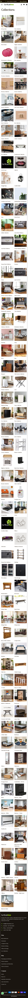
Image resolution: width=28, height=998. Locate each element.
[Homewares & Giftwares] (7, 52)
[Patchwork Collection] (21, 68)
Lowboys (16, 861)
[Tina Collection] (21, 303)
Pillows (16, 530)
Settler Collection (5, 232)
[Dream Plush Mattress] (7, 256)
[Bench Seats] (21, 601)
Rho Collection (18, 60)
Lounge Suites (17, 640)
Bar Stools (17, 593)
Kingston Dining (4, 405)
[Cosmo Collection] (7, 445)
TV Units (3, 687)
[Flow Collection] (21, 413)
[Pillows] (21, 523)
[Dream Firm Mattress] (7, 554)
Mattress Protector (19, 546)
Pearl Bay (3, 342)
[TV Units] (7, 680)
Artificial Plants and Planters (20, 201)
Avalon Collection (5, 138)
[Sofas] (21, 507)
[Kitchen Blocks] (7, 586)
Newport (3, 374)
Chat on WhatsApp (18, 1)
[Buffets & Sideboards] (7, 696)
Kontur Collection (18, 91)
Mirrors (2, 766)
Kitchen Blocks (4, 593)
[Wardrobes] (21, 758)
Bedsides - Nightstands (19, 893)
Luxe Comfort (17, 280)
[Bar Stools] (21, 586)
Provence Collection (5, 76)
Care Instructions (5, 981)
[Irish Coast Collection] (21, 100)
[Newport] (7, 366)
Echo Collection (18, 436)
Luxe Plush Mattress (5, 248)
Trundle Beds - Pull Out (19, 781)
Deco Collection (4, 123)
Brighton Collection (5, 468)
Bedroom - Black (18, 797)
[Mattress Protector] (21, 539)
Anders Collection (18, 138)
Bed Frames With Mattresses (18, 845)
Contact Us (3, 984)
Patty (16, 342)
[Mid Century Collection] (21, 366)
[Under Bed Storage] (7, 743)
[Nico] (21, 350)
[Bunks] (7, 790)
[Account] (21, 4)
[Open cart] (26, 4)
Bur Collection (17, 123)
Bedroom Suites (4, 908)
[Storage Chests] (7, 774)
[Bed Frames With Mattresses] (21, 837)
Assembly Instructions (6, 979)
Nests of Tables (18, 687)
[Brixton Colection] (21, 445)
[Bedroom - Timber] (21, 805)
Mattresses (3, 844)
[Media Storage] (21, 664)
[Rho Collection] (21, 52)
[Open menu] (2, 4)
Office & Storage (4, 948)
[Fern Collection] (21, 21)
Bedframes (17, 828)
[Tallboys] (7, 885)
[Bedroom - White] (7, 805)
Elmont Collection (5, 436)
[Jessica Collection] (7, 100)
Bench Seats (17, 609)
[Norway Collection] (7, 84)
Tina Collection (18, 311)
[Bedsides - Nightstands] (21, 885)
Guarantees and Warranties (7, 963)
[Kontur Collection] (21, 84)
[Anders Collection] (21, 131)
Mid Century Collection (19, 374)
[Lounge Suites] (21, 633)
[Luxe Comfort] (21, 272)
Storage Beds (4, 515)
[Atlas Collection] (21, 476)
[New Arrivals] (7, 37)
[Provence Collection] (7, 68)
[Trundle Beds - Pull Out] (21, 774)
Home (2, 974)
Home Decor (17, 217)
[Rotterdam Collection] (21, 319)
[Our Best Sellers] (7, 523)
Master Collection (5, 389)
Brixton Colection (18, 452)
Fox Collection (4, 421)
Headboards (3, 828)
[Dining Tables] (7, 601)
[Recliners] (7, 648)
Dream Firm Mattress (5, 562)
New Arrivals (4, 44)
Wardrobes (17, 766)
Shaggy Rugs (4, 185)
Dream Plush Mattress (6, 264)
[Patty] (21, 335)
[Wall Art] (21, 162)
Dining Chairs (4, 625)
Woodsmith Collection (6, 311)
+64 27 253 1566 (7, 930)
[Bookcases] (21, 696)
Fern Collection (18, 29)
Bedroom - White (5, 813)
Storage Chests (4, 781)
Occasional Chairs (18, 750)
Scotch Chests (4, 861)
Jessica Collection (5, 107)
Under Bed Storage (5, 750)
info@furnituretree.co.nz (8, 923)
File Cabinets (4, 578)
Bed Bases (17, 734)
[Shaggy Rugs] (7, 178)
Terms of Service (4, 966)
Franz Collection (18, 405)
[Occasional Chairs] (21, 743)
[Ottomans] (7, 539)
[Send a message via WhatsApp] (2, 993)
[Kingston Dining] (7, 398)
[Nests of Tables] (21, 680)
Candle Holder (17, 185)
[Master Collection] (7, 382)
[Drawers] (21, 256)
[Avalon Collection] (7, 131)
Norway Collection (5, 91)
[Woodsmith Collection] (7, 303)
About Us (3, 976)
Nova (2, 358)
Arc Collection (4, 154)
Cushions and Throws (5, 201)
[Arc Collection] (7, 147)
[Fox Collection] (7, 413)
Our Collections (4, 951)
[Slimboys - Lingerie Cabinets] (7, 870)
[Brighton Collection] (7, 460)
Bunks (2, 797)
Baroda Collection (5, 483)
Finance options (4, 961)
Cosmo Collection (5, 452)
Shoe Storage (17, 578)
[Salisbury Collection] (7, 319)
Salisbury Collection (5, 327)
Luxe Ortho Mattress (19, 232)
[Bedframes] (21, 821)
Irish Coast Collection (19, 107)
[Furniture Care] (21, 492)
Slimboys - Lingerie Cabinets (7, 877)
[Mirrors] (7, 758)
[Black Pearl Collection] (21, 460)
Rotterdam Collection (19, 327)
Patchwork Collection (19, 76)
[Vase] (7, 209)
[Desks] (7, 272)
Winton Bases (17, 295)
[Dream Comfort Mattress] (7, 288)
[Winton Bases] (21, 288)
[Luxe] (21, 382)
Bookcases (17, 703)
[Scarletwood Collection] (21, 147)
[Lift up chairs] (7, 21)
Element (3, 499)
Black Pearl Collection (19, 468)
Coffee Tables (4, 734)
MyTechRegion (14, 996)
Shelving (16, 562)
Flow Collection (18, 421)
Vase (2, 217)
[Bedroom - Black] (21, 790)
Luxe (15, 389)
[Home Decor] (21, 209)
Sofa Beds (17, 656)
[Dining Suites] (21, 617)
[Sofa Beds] (21, 648)
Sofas (16, 515)
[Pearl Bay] (7, 335)
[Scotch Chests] (7, 854)
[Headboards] (7, 821)
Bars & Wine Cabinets (5, 640)
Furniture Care (18, 499)
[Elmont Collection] (7, 429)
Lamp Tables (17, 719)
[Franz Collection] (21, 398)
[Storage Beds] (7, 507)
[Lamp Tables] (21, 711)
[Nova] (7, 350)
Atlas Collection (18, 483)
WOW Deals (3, 170)
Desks (2, 280)
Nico (15, 358)
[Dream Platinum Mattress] (21, 241)
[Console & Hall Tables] (7, 711)
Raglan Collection (18, 44)
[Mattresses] (7, 837)
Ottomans (3, 546)
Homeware (3, 941)
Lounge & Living (4, 943)
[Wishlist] (24, 4)
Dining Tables (4, 609)
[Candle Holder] (21, 178)
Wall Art (16, 170)
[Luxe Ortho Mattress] (21, 225)
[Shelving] (21, 554)
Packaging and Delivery (6, 958)
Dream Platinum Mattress (20, 248)
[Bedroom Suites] (7, 901)
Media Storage (18, 672)
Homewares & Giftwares (6, 60)
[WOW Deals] (7, 162)
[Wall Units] (7, 664)
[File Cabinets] (7, 570)
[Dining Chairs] (7, 617)
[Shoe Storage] (21, 570)
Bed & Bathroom (4, 938)
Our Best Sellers (4, 530)
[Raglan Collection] (21, 37)
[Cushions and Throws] (7, 194)
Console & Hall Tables (5, 719)
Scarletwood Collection (19, 154)
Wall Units (3, 672)
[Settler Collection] (7, 225)
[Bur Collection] (21, 115)
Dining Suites (17, 625)
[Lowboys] (21, 854)
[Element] (7, 492)
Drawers (16, 264)
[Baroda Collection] (7, 476)
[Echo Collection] (21, 429)
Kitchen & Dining (4, 946)
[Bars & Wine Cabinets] (7, 633)
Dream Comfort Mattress (6, 295)
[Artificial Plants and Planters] (21, 194)
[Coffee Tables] (7, 727)
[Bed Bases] (21, 727)
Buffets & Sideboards (5, 703)
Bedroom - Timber (18, 813)
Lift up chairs (4, 29)
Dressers (16, 877)
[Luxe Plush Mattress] (7, 241)
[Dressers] (21, 870)
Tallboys (3, 893)
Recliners (3, 656)
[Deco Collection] (7, 115)
